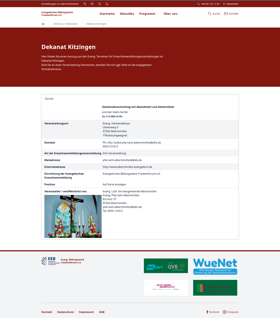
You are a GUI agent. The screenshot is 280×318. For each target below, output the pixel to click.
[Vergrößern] (92, 4)
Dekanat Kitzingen (96, 23)
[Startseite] (43, 23)
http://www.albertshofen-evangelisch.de (127, 167)
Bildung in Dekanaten (65, 23)
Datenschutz (65, 312)
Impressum (86, 312)
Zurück (49, 98)
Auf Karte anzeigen (114, 184)
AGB (102, 312)
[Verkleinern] (99, 4)
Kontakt (46, 312)
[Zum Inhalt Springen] (85, 4)
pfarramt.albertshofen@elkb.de (141, 142)
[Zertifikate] (191, 277)
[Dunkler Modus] (107, 4)
